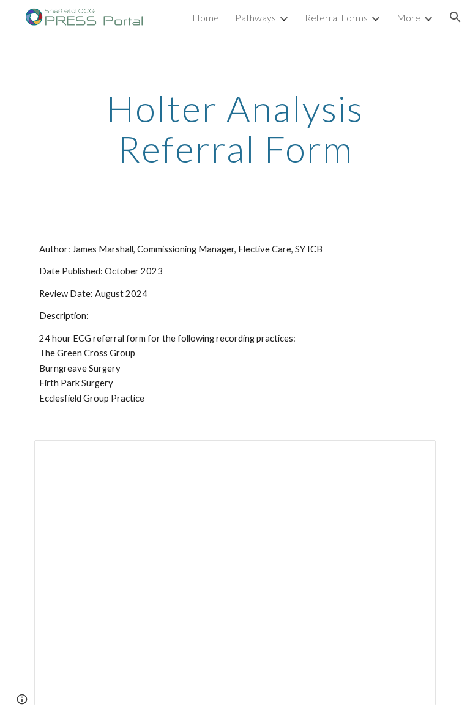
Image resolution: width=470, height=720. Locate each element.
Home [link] (205, 17)
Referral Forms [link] (336, 17)
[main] (234, 128)
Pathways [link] (255, 17)
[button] (455, 17)
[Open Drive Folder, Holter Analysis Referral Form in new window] (412, 456)
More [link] (408, 17)
